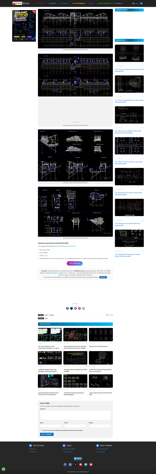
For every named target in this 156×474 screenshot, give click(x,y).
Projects (51, 315)
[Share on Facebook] (67, 308)
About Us (33, 449)
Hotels (46, 315)
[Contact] (3, 469)
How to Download (103, 449)
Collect (46, 255)
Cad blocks (64, 3)
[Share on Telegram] (83, 308)
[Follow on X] (75, 464)
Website (91, 423)
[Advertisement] (24, 68)
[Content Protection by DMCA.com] (78, 459)
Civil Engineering (79, 3)
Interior (53, 3)
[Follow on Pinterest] (80, 464)
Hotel (46, 318)
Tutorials (118, 3)
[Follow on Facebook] (65, 464)
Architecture (40, 3)
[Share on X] (71, 308)
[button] (141, 3)
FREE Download (74, 263)
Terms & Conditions (69, 449)
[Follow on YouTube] (91, 464)
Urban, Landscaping (105, 3)
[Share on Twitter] (75, 308)
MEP (92, 3)
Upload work (101, 452)
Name (42, 423)
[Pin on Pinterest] (79, 308)
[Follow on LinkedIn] (86, 464)
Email (66, 423)
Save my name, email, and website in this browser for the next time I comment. (62, 430)
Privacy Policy (68, 452)
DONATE (103, 277)
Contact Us (34, 452)
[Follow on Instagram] (70, 464)
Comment (43, 409)
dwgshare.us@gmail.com (60, 273)
